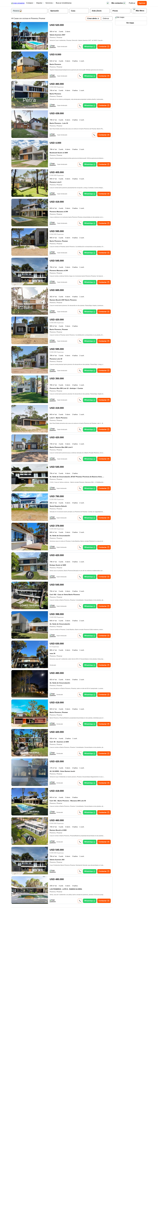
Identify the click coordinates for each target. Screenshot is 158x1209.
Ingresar (142, 3)
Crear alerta (92, 18)
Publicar (132, 3)
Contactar (103, 46)
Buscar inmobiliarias (63, 3)
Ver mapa (130, 23)
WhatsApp (88, 46)
